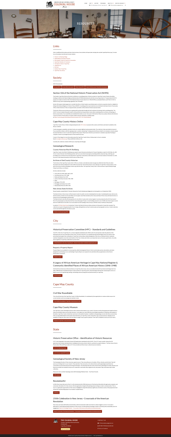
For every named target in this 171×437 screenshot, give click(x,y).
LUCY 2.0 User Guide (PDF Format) (61, 352)
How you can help (119, 3)
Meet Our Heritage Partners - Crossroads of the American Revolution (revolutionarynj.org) (80, 408)
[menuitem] (85, 3)
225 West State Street (63, 205)
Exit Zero (56, 67)
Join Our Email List (65, 429)
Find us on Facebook (103, 428)
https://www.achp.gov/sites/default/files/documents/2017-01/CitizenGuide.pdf (73, 117)
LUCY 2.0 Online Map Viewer (60, 348)
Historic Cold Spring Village (60, 56)
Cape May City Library (59, 70)
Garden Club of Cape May (60, 68)
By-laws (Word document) (68, 87)
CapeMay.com (57, 65)
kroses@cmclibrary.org (61, 138)
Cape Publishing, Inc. (99, 435)
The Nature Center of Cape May (61, 63)
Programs (103, 3)
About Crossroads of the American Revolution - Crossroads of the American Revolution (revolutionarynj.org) (77, 411)
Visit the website (57, 275)
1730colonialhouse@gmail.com (116, 5)
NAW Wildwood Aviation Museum (62, 58)
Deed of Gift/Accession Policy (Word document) (96, 87)
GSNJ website (57, 375)
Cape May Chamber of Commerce (62, 62)
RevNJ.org (56, 392)
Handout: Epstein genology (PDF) (61, 211)
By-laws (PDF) (57, 87)
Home (85, 3)
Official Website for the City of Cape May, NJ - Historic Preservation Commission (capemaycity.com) (75, 242)
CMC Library (83, 124)
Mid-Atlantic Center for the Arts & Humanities (65, 60)
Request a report (57, 256)
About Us (110, 3)
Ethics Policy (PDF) (80, 87)
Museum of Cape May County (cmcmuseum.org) (64, 320)
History (96, 3)
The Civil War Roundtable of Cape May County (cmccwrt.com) (67, 301)
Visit (90, 3)
